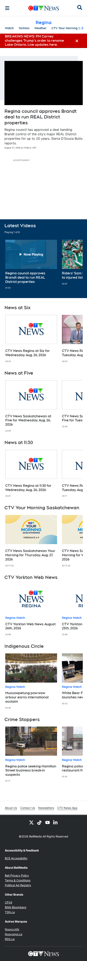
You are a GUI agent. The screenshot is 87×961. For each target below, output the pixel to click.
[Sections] (7, 8)
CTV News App (67, 808)
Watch (9, 28)
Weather (40, 28)
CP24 (8, 902)
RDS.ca (10, 939)
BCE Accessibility (16, 858)
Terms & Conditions (17, 880)
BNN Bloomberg (15, 907)
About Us (11, 808)
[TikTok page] (39, 822)
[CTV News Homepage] (43, 8)
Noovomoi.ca (13, 934)
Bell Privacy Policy (17, 875)
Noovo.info (12, 929)
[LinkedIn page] (55, 822)
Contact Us (27, 808)
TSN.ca (10, 912)
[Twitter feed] (31, 822)
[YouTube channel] (47, 822)
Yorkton (24, 28)
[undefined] (31, 264)
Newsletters (46, 808)
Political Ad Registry (18, 885)
